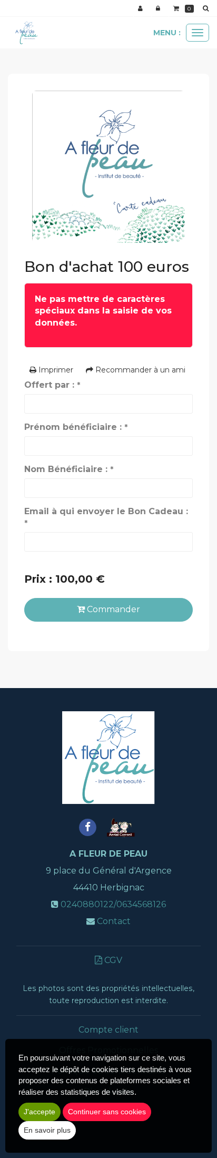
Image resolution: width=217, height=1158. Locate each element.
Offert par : (52, 385)
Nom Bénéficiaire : (68, 469)
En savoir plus (47, 1130)
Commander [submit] (112, 609)
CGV (112, 960)
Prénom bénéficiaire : (75, 427)
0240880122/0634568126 (113, 904)
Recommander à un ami (139, 370)
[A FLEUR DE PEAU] (26, 32)
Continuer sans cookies (107, 1111)
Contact (114, 921)
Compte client (108, 1030)
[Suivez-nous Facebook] (87, 827)
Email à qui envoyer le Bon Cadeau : (106, 517)
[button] (207, 8)
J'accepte (39, 1111)
